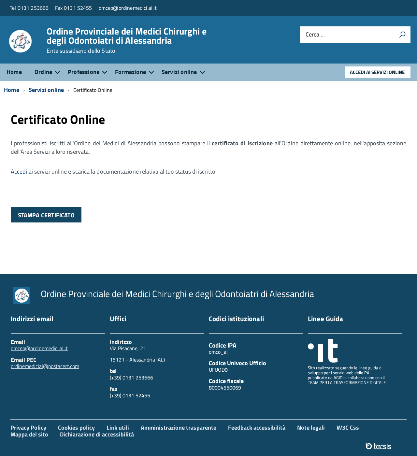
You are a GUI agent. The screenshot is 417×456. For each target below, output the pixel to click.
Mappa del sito (29, 434)
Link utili (118, 427)
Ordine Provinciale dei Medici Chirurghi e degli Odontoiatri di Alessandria (126, 40)
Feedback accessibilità (256, 427)
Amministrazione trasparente (178, 427)
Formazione (130, 71)
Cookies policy (76, 427)
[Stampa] (402, 34)
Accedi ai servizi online (377, 72)
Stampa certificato (46, 215)
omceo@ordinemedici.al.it (39, 348)
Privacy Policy (28, 427)
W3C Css (348, 427)
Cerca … (315, 34)
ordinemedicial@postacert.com (45, 366)
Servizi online (179, 71)
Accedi (19, 171)
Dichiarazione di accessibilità (97, 434)
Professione (83, 71)
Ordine (43, 71)
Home (14, 71)
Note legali (311, 427)
